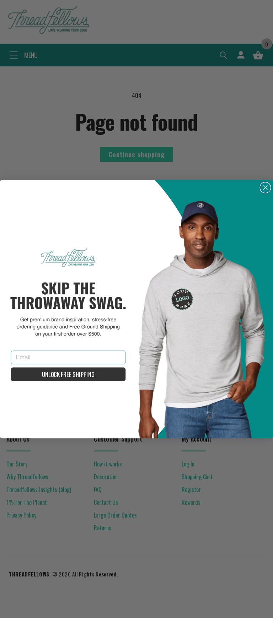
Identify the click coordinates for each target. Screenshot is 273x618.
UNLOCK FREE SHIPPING (68, 374)
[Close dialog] (266, 187)
